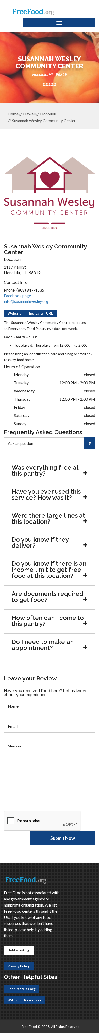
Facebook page (17, 295)
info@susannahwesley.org (26, 301)
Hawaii (29, 113)
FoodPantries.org (22, 989)
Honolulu (48, 113)
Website (15, 313)
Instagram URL (41, 313)
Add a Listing (19, 950)
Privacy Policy (19, 966)
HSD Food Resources (24, 1000)
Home (13, 113)
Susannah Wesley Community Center (44, 120)
